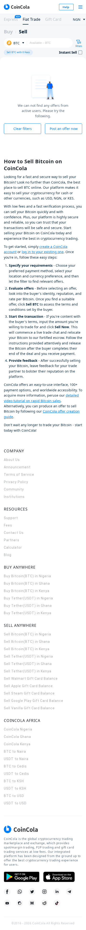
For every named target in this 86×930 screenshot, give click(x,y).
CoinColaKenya (17, 744)
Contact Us (14, 533)
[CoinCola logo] (16, 7)
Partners (11, 540)
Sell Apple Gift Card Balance (28, 686)
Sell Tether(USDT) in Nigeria (28, 656)
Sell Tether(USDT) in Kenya (27, 671)
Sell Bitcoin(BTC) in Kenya (26, 649)
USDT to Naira (16, 759)
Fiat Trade (31, 19)
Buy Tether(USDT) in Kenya (27, 613)
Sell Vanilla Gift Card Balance (29, 708)
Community (14, 489)
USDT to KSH (15, 788)
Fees (8, 525)
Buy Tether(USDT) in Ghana (28, 606)
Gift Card (53, 19)
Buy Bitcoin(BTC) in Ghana (27, 583)
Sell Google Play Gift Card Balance (33, 701)
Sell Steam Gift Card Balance (29, 693)
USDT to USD (15, 803)
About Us (12, 460)
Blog (7, 555)
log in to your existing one (43, 252)
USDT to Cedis (16, 774)
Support (11, 518)
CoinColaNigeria (18, 729)
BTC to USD (14, 796)
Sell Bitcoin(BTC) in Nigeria (27, 634)
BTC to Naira (15, 751)
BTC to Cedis (15, 766)
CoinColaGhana (17, 737)
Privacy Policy (16, 482)
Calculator (13, 547)
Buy (8, 31)
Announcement (17, 467)
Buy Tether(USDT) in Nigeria (28, 598)
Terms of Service (19, 474)
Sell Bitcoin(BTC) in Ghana (27, 642)
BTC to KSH (14, 781)
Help (66, 7)
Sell (23, 31)
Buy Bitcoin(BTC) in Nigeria (27, 576)
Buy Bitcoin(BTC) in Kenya (26, 591)
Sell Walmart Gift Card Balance (31, 678)
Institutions (14, 497)
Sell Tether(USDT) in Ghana (28, 664)
